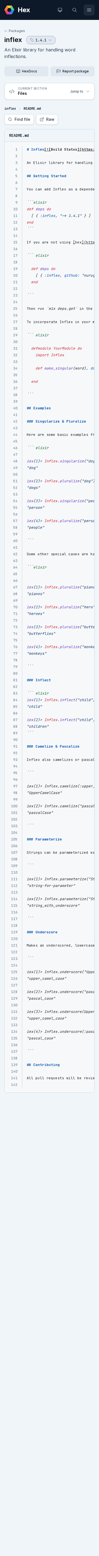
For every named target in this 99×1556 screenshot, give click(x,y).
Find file (22, 119)
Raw (50, 119)
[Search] (74, 9)
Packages (17, 31)
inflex (13, 40)
